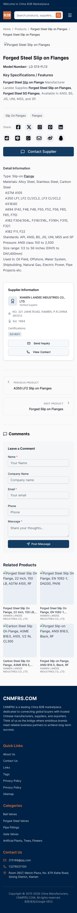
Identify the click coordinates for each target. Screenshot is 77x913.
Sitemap (8, 794)
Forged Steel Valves (16, 820)
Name (13, 456)
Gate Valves (10, 834)
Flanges (37, 115)
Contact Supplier (42, 151)
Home (7, 29)
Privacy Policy (12, 780)
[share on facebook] (18, 127)
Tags (6, 774)
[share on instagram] (39, 127)
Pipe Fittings (11, 827)
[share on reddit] (6, 138)
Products (20, 29)
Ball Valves (10, 814)
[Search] (58, 15)
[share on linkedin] (60, 127)
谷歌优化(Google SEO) (38, 901)
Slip (25, 82)
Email (12, 489)
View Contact (42, 352)
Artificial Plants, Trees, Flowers (22, 840)
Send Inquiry (42, 343)
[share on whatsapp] (28, 138)
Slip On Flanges (16, 115)
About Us (9, 754)
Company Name (18, 473)
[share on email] (39, 138)
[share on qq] (61, 138)
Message (15, 521)
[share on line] (18, 138)
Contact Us (10, 760)
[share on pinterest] (50, 127)
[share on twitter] (29, 127)
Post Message (40, 544)
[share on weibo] (50, 138)
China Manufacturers (54, 893)
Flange (29, 176)
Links (6, 767)
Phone (12, 506)
